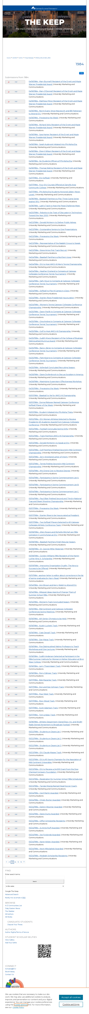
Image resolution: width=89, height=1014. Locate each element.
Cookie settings (20, 1005)
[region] (44, 1001)
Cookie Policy (18, 1007)
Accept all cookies (71, 997)
